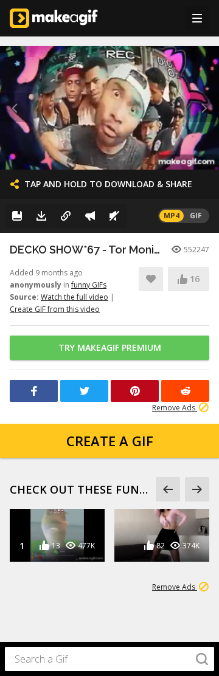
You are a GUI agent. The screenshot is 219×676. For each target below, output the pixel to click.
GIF (196, 215)
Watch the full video (74, 297)
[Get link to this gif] (66, 216)
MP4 (171, 215)
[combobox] (109, 659)
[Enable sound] (114, 216)
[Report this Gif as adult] (90, 216)
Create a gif (109, 441)
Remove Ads (174, 407)
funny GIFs (88, 285)
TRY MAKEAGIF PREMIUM (109, 347)
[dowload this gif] (41, 216)
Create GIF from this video (55, 309)
